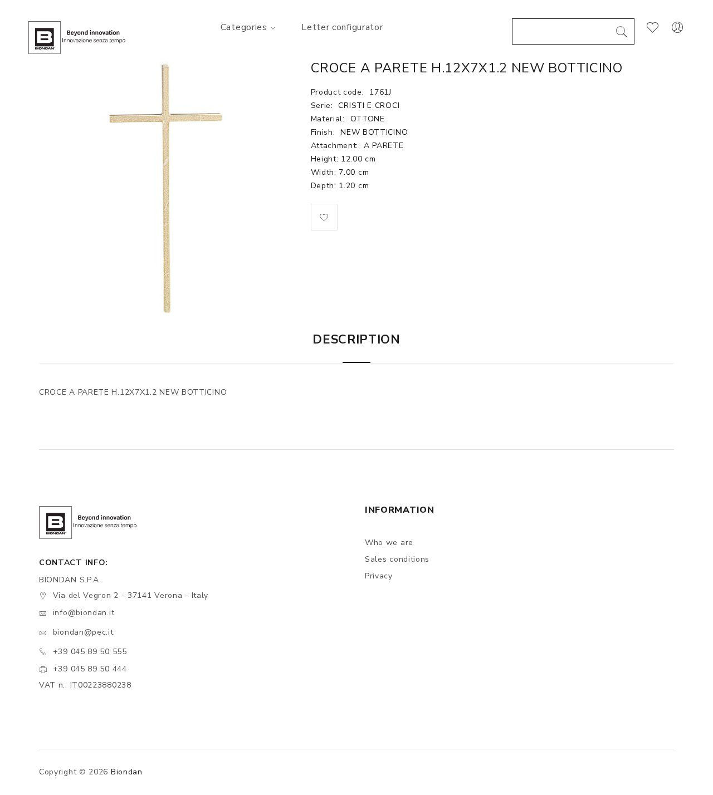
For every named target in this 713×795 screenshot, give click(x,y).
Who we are (389, 542)
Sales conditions (397, 559)
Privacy (379, 576)
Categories (244, 27)
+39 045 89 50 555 (90, 651)
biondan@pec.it (83, 632)
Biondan (127, 772)
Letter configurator (342, 27)
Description (356, 339)
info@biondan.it (84, 612)
